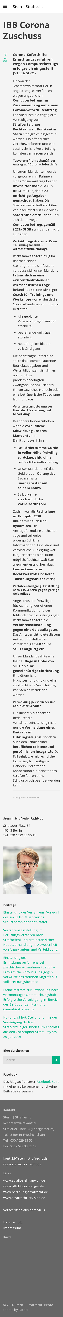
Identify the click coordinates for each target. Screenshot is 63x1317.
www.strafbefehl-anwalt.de (24, 1180)
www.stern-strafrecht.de (22, 1164)
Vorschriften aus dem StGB (24, 1210)
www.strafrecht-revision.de (24, 1198)
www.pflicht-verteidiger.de (23, 1186)
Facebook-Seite (47, 1081)
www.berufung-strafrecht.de (25, 1192)
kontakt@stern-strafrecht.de (25, 1158)
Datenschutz (13, 1222)
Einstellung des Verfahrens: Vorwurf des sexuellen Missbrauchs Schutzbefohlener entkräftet (31, 917)
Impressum (12, 1228)
